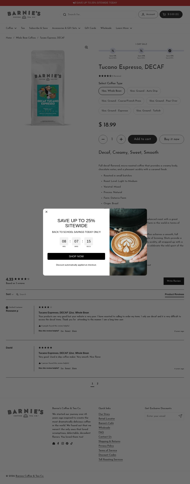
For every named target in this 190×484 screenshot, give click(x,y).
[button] (46, 212)
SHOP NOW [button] (76, 256)
